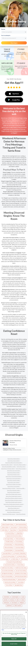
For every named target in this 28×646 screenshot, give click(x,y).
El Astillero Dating (9, 541)
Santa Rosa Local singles (13, 486)
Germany (12, 599)
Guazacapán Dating (6, 553)
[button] (23, 3)
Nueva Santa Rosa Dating (9, 564)
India (18, 599)
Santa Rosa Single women (9, 514)
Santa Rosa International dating (13, 476)
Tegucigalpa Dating (18, 585)
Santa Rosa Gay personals (13, 470)
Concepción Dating (10, 533)
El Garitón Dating (8, 544)
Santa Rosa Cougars (21, 468)
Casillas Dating (4, 530)
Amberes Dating (5, 527)
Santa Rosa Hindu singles (13, 472)
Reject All (14, 638)
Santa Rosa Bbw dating (7, 464)
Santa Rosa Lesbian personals (13, 484)
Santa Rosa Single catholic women (13, 498)
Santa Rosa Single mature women (13, 506)
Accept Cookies (13, 643)
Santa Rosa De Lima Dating (10, 582)
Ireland (22, 599)
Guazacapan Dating (19, 550)
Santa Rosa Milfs (20, 488)
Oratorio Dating (20, 564)
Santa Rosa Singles (20, 514)
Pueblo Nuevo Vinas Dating (7, 567)
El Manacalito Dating (19, 544)
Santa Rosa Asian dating (13, 460)
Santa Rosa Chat (21, 466)
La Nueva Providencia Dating (8, 556)
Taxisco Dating (9, 585)
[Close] (26, 612)
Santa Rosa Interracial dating (13, 478)
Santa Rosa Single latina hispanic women (13, 504)
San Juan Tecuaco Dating (21, 570)
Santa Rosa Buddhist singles (9, 466)
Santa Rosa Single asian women (13, 494)
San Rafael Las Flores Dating (20, 573)
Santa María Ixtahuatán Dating (9, 579)
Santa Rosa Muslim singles (13, 490)
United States (6, 596)
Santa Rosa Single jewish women (13, 502)
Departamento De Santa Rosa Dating (14, 535)
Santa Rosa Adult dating (13, 458)
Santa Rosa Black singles (20, 464)
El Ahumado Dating (19, 538)
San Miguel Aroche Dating (7, 573)
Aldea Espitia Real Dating (21, 524)
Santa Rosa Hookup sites (13, 474)
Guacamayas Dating (19, 547)
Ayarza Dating (14, 527)
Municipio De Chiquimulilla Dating (14, 562)
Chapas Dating (13, 530)
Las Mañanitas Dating (21, 556)
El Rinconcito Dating (9, 547)
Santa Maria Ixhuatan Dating (20, 576)
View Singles (14, 43)
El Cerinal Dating (19, 541)
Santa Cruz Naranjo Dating (7, 576)
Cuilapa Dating (19, 533)
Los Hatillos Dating (14, 559)
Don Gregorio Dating (9, 538)
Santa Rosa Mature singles (8, 488)
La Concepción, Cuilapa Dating (19, 553)
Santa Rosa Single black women (13, 496)
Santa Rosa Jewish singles (13, 480)
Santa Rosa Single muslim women (13, 510)
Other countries (17, 605)
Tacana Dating (20, 582)
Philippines (22, 602)
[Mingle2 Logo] (4, 3)
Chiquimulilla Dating (22, 530)
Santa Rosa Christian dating (8, 468)
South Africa (9, 605)
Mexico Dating (24, 559)
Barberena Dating (22, 527)
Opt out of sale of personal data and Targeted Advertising (14, 634)
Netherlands (6, 602)
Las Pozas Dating (4, 559)
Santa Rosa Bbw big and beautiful (13, 462)
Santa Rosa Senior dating (13, 492)
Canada (22, 596)
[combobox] (14, 32)
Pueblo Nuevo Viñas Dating (20, 567)
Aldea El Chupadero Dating (7, 524)
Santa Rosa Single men (13, 508)
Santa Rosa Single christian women (13, 500)
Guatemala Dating (8, 550)
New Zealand (14, 602)
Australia (5, 599)
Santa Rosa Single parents (13, 512)
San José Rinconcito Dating (7, 570)
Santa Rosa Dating (21, 579)
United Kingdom (15, 596)
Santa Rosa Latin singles (13, 482)
